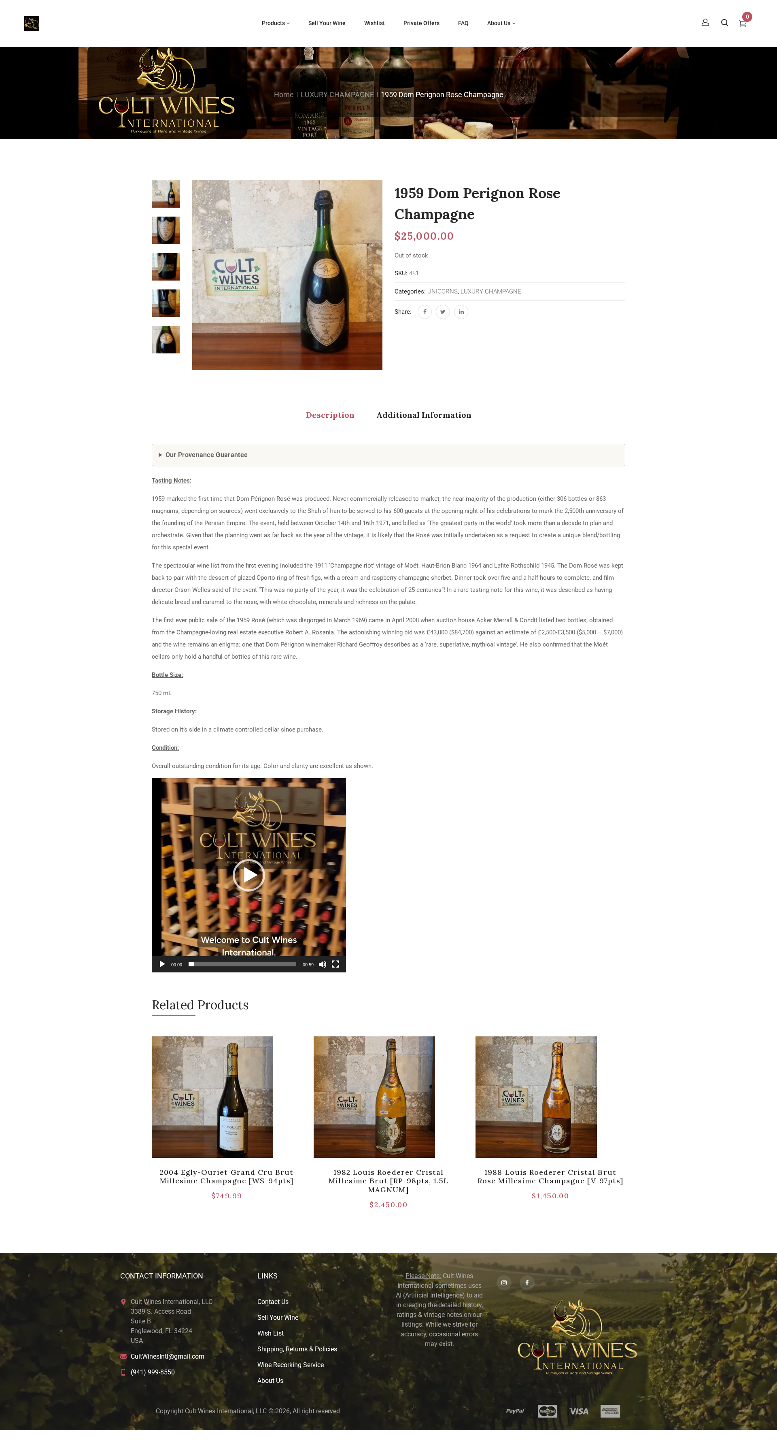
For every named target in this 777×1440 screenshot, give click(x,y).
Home (284, 94)
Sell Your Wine (277, 1317)
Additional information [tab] (423, 415)
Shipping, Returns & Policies (297, 1349)
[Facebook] (425, 312)
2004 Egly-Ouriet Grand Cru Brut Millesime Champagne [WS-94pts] (226, 1177)
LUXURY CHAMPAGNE (337, 94)
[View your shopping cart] (743, 24)
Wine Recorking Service (290, 1365)
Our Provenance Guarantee (207, 455)
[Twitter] (443, 312)
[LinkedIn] (461, 312)
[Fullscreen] (335, 964)
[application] (249, 875)
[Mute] (322, 964)
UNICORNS (442, 291)
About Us (270, 1381)
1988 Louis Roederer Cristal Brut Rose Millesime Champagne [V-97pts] (550, 1177)
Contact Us (273, 1302)
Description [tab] (330, 415)
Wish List (270, 1333)
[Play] (162, 964)
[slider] (242, 964)
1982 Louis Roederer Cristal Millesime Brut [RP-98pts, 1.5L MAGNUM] (388, 1181)
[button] (249, 875)
